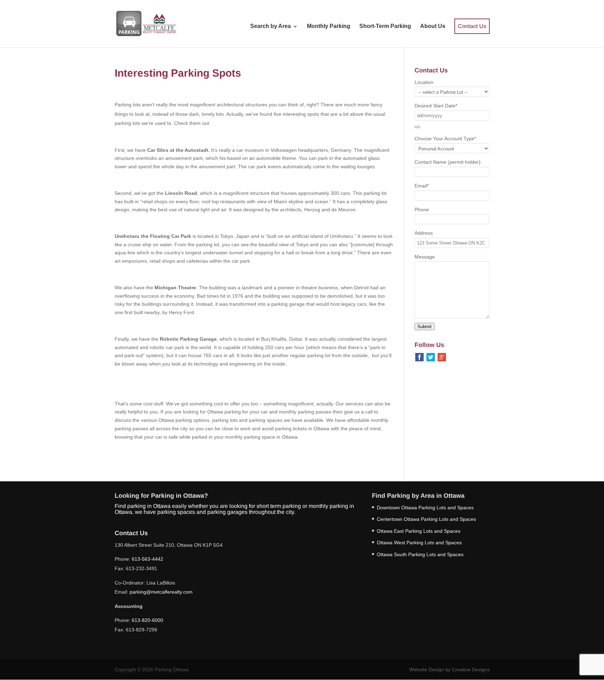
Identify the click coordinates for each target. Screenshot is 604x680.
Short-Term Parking (385, 26)
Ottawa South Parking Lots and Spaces (420, 554)
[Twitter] (431, 356)
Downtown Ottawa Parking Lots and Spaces (425, 507)
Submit (424, 326)
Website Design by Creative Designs (449, 669)
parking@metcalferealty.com (161, 592)
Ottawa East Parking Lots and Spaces (418, 531)
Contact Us (472, 26)
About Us (432, 26)
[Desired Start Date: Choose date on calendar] (417, 127)
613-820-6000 (147, 620)
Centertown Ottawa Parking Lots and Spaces (426, 519)
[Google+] (442, 356)
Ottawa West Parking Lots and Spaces (419, 542)
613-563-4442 (147, 559)
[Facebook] (419, 356)
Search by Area (270, 26)
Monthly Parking (328, 26)
